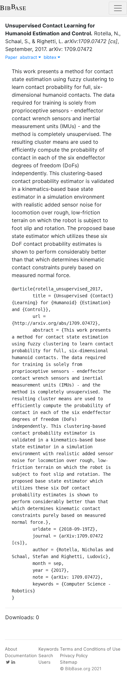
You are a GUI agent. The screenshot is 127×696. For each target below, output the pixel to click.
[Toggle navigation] (118, 8)
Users (44, 662)
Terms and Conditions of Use (90, 649)
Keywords (48, 649)
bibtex (51, 57)
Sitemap (68, 662)
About (11, 649)
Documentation (21, 655)
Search (45, 655)
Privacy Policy (74, 655)
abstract (29, 57)
